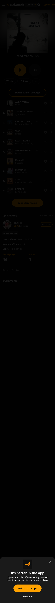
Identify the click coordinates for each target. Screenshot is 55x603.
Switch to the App (27, 588)
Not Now (27, 596)
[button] (27, 301)
